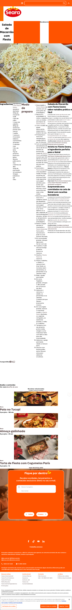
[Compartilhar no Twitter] (12, 362)
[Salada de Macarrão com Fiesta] (15, 3)
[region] (36, 603)
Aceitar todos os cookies (48, 606)
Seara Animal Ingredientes (9, 584)
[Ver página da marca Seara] (13, 11)
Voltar (30, 514)
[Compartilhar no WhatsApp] (14, 362)
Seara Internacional (7, 576)
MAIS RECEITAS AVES (36, 468)
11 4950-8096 (22, 564)
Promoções (4, 586)
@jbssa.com (5, 560)
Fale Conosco (42, 576)
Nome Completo (27, 487)
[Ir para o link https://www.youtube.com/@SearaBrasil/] (38, 541)
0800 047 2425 (8, 564)
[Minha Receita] (5, 3)
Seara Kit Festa (6, 580)
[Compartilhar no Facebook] (10, 362)
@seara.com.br (15, 560)
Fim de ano (14, 387)
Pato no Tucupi (10, 409)
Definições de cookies (9, 606)
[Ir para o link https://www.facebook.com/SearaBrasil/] (28, 541)
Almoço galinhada (12, 431)
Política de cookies (63, 576)
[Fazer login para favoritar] (69, 394)
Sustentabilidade (27, 584)
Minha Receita (5, 582)
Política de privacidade (64, 578)
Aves (8, 387)
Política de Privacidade (15, 602)
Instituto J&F (26, 580)
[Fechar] (69, 599)
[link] (36, 402)
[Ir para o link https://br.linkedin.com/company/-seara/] (43, 541)
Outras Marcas (26, 576)
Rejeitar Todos (64, 606)
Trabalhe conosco (36, 547)
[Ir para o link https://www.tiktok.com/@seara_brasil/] (33, 541)
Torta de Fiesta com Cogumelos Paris (25, 463)
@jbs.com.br (5, 558)
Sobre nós (25, 582)
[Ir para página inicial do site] (36, 536)
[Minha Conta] (69, 3)
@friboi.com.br (15, 558)
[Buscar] (64, 3)
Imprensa (25, 578)
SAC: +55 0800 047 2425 (45, 578)
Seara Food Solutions (7, 578)
